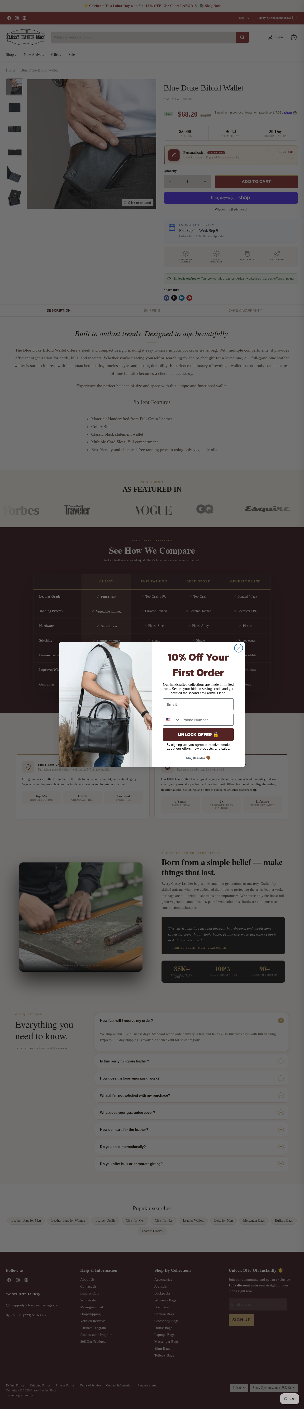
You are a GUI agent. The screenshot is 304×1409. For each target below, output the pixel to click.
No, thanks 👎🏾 (198, 758)
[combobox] (171, 719)
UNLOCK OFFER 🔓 (198, 734)
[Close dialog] (238, 648)
